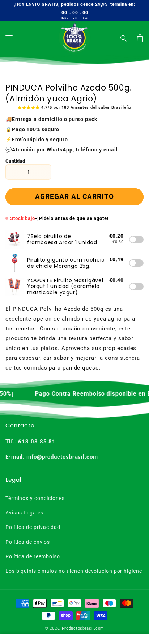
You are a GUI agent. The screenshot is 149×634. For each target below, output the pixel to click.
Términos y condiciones (35, 498)
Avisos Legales (24, 513)
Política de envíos (27, 542)
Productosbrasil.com (83, 628)
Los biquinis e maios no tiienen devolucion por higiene (73, 571)
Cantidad (15, 161)
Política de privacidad (32, 527)
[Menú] (9, 38)
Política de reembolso (32, 556)
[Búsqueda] (124, 38)
